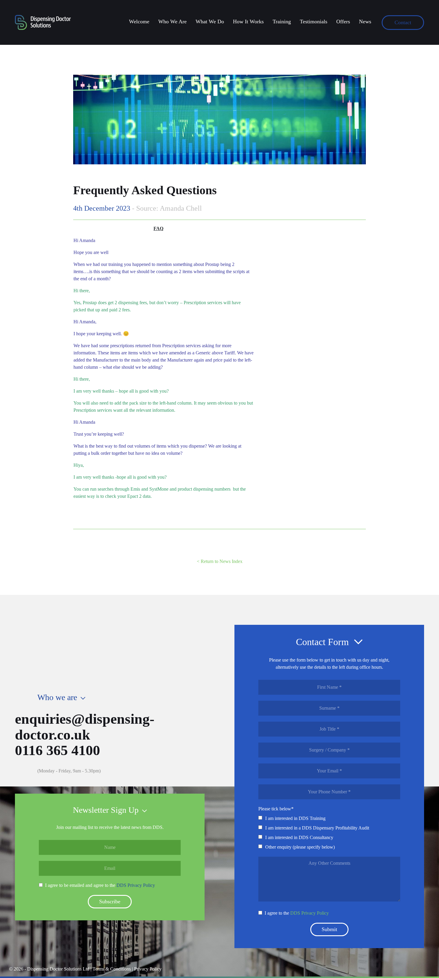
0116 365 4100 (57, 750)
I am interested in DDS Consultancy (299, 837)
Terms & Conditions (112, 968)
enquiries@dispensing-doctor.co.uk (84, 727)
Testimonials (313, 22)
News (365, 22)
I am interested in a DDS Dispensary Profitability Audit (317, 827)
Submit (329, 929)
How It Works (248, 22)
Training (282, 22)
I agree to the (297, 913)
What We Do (210, 22)
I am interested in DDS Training (295, 818)
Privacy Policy (148, 968)
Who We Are (172, 22)
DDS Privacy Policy (135, 885)
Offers (343, 22)
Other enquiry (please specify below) (300, 847)
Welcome (139, 22)
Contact (403, 22)
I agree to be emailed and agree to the (100, 885)
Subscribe (109, 901)
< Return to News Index (219, 561)
